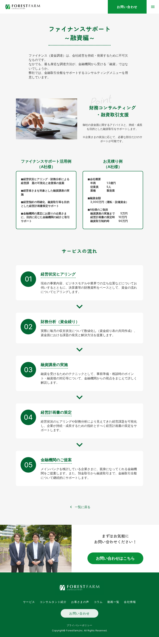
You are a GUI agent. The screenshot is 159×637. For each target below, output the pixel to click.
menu (152, 6)
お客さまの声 (80, 602)
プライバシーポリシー (79, 625)
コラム (98, 602)
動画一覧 (113, 602)
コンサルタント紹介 (53, 602)
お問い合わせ (79, 613)
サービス (29, 602)
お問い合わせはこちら (115, 558)
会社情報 (130, 602)
